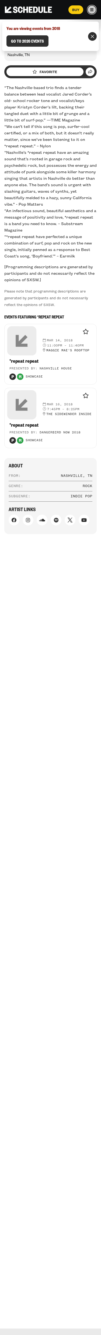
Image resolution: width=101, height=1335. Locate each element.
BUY (75, 10)
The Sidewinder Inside (69, 414)
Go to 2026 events (27, 41)
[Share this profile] (90, 71)
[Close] (92, 36)
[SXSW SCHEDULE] (28, 9)
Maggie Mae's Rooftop (67, 350)
